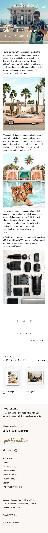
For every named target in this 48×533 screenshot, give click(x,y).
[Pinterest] (15, 450)
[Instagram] (10, 450)
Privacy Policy (9, 479)
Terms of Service (10, 475)
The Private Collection (12, 487)
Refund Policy (9, 471)
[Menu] (4, 6)
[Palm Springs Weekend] (13, 377)
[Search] (38, 6)
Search (6, 483)
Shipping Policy (9, 466)
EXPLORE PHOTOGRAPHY (14, 358)
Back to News (24, 334)
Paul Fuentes (14, 522)
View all (41, 360)
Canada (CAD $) (9, 515)
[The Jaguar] (35, 377)
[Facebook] (4, 450)
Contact (6, 462)
